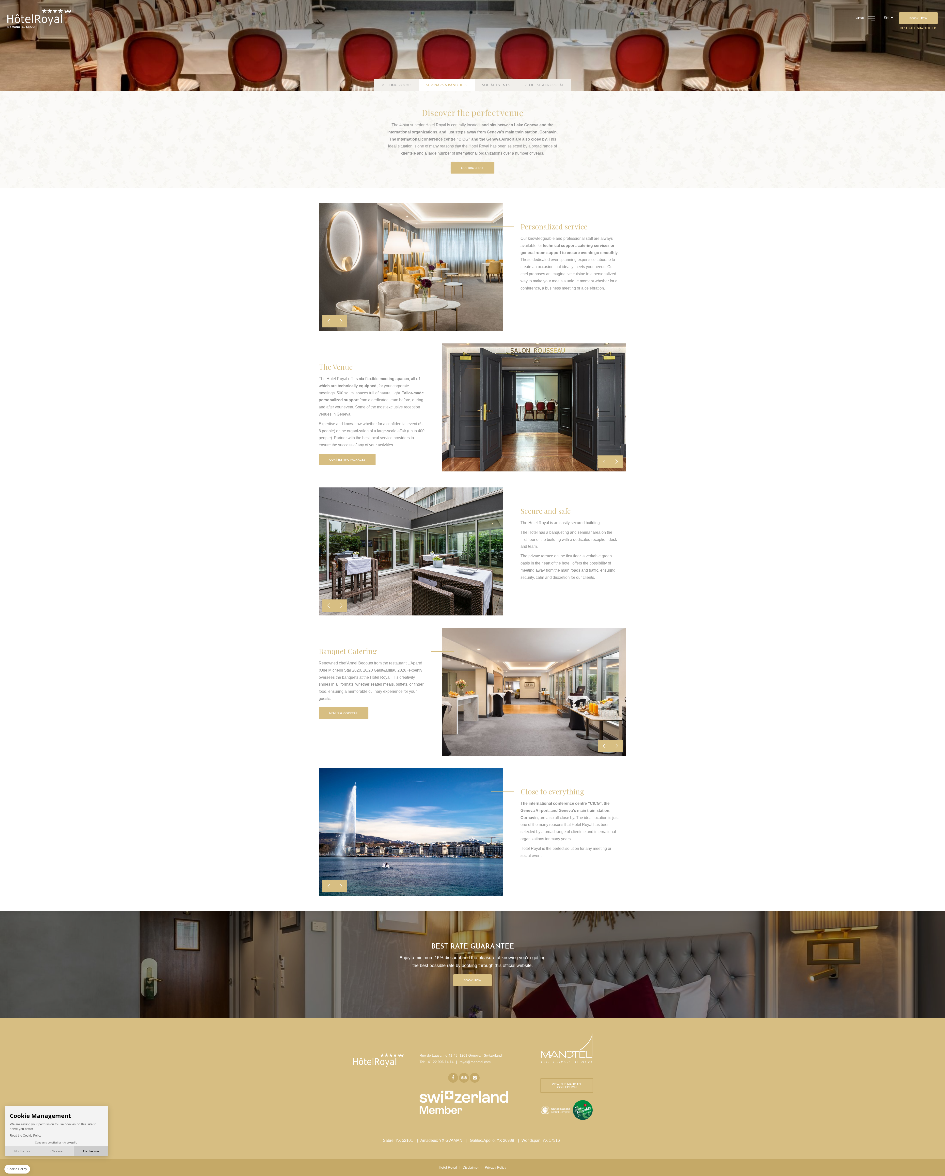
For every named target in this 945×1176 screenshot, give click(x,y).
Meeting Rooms (396, 85)
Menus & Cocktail (343, 713)
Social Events (496, 85)
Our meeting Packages (347, 459)
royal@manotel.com (475, 1062)
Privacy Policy (495, 1167)
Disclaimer (471, 1167)
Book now (918, 18)
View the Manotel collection (567, 1086)
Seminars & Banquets (446, 85)
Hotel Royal (448, 1167)
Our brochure (472, 168)
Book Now (472, 980)
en (886, 18)
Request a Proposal (544, 85)
